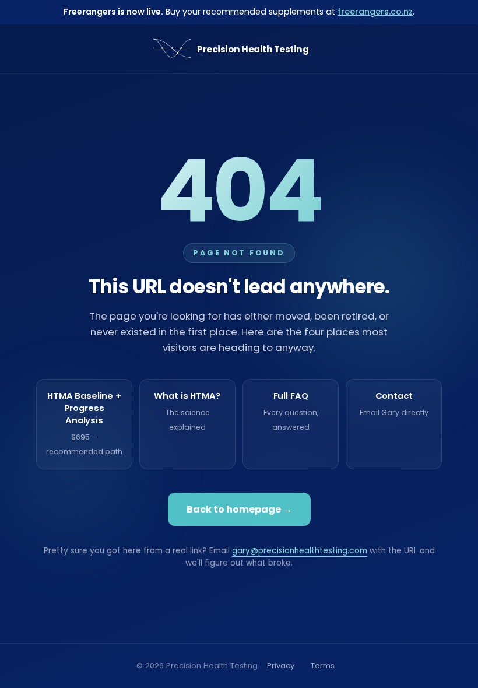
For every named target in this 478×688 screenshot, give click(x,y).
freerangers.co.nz (375, 11)
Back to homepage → (239, 509)
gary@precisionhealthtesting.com (299, 550)
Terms (323, 665)
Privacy (280, 665)
